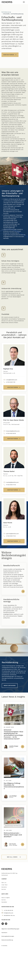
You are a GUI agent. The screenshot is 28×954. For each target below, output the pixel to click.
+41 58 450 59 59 (11, 433)
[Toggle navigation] (24, 2)
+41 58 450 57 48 (11, 484)
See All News (12, 857)
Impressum (4, 932)
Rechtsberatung (6, 12)
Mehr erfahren (10, 685)
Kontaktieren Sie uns (9, 915)
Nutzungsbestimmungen (7, 936)
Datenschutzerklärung (7, 940)
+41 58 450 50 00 (8, 910)
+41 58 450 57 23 (11, 536)
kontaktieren (12, 387)
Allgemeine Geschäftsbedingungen (10, 928)
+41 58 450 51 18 (10, 382)
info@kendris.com (8, 912)
